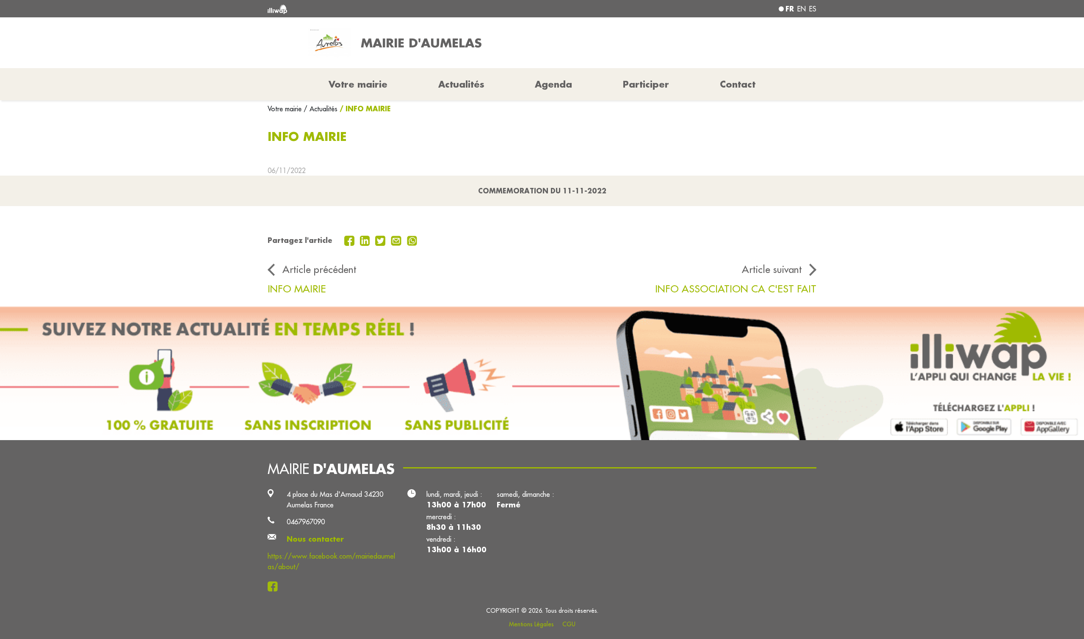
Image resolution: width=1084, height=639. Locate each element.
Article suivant (772, 269)
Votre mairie (286, 109)
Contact (737, 84)
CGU (568, 624)
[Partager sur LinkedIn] (366, 240)
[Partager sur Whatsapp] (412, 240)
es (812, 9)
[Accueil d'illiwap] (379, 8)
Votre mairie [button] (358, 84)
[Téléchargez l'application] (542, 373)
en (801, 9)
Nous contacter (315, 538)
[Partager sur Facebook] (350, 240)
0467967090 (306, 521)
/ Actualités (320, 109)
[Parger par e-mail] (397, 240)
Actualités (461, 84)
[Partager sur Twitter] (381, 240)
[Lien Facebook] (275, 586)
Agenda (553, 84)
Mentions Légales (531, 624)
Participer (646, 84)
